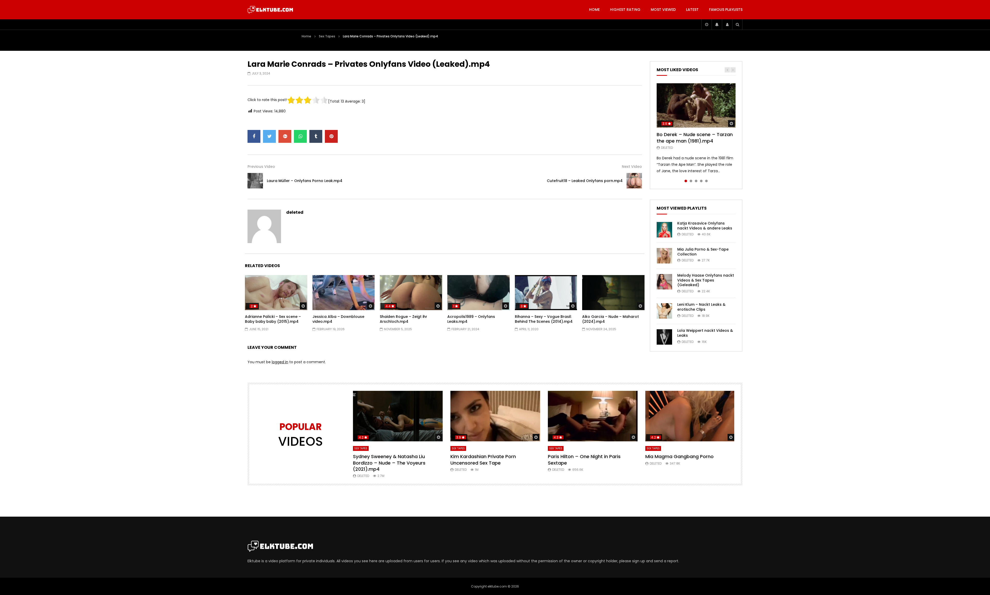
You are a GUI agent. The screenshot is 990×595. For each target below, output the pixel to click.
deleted (294, 212)
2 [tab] (691, 181)
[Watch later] (706, 24)
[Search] (737, 24)
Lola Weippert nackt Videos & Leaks (705, 333)
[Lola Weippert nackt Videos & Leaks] (664, 337)
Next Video (632, 166)
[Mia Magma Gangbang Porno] (690, 416)
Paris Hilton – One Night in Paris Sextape (584, 459)
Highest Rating (625, 9)
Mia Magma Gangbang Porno (679, 456)
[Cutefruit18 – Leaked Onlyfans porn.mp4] (634, 180)
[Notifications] (717, 24)
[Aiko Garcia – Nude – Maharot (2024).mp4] (613, 292)
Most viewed (663, 9)
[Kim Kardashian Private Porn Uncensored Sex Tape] (495, 416)
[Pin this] (331, 136)
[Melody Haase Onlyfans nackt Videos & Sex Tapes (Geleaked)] (664, 282)
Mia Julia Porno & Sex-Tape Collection (703, 252)
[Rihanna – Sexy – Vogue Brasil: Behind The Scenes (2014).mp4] (546, 292)
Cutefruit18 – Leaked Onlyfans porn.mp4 (585, 180)
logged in (280, 362)
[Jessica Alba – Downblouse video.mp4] (343, 292)
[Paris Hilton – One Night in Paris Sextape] (593, 416)
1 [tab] (685, 181)
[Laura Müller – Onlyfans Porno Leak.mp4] (255, 180)
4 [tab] (701, 181)
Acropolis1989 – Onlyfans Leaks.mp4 (471, 319)
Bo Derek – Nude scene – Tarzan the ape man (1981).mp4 (695, 137)
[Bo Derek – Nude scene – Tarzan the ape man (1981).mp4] (696, 105)
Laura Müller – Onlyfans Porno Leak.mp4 (304, 180)
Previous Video (261, 166)
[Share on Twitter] (269, 136)
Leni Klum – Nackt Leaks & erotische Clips (701, 307)
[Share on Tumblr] (315, 136)
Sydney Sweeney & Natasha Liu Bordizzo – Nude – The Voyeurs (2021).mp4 (389, 462)
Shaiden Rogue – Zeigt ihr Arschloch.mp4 (403, 319)
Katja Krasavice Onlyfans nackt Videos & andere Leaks (704, 226)
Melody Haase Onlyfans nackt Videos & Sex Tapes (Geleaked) (705, 280)
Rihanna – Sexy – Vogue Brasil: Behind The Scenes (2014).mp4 (544, 319)
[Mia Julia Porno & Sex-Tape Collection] (664, 255)
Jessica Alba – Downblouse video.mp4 (338, 319)
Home (594, 9)
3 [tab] (696, 181)
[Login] (727, 24)
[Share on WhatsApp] (300, 136)
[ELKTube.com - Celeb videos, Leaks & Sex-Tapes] (270, 10)
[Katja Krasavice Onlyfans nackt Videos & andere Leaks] (664, 229)
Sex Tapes (327, 36)
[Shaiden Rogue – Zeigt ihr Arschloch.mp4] (411, 292)
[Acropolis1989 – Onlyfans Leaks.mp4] (478, 292)
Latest (692, 9)
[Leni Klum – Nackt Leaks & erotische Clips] (664, 311)
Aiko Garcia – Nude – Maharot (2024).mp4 (610, 319)
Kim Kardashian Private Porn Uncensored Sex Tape (483, 459)
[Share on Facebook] (254, 136)
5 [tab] (706, 181)
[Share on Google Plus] (284, 136)
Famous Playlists (725, 9)
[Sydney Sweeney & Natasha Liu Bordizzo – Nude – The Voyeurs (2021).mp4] (398, 416)
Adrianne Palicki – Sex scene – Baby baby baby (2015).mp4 (273, 319)
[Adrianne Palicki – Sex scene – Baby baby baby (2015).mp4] (276, 292)
